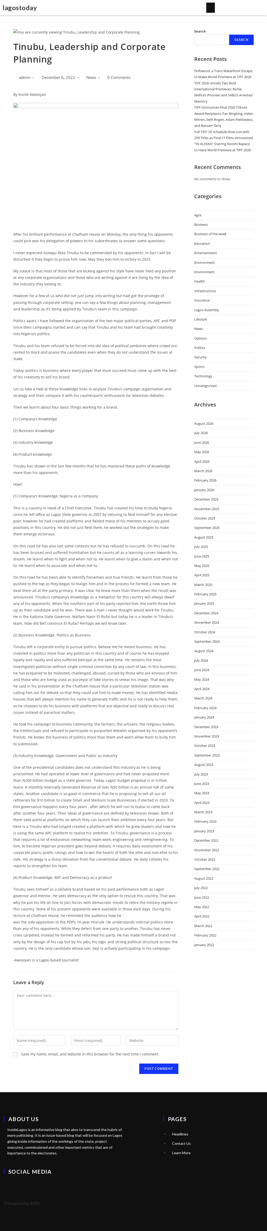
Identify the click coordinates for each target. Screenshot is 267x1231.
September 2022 (207, 868)
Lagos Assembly (206, 310)
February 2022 (205, 935)
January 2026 (204, 490)
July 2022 (201, 887)
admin (25, 77)
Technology (203, 376)
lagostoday (20, 7)
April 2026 (201, 461)
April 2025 (201, 575)
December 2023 (206, 726)
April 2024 (201, 688)
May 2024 (201, 679)
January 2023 (204, 831)
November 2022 (206, 850)
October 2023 (204, 745)
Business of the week (210, 234)
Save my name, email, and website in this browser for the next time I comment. (90, 1054)
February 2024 (205, 707)
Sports (199, 366)
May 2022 (201, 906)
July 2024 (201, 660)
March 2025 (203, 584)
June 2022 (201, 897)
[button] (210, 8)
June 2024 (201, 669)
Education (202, 243)
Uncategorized (205, 385)
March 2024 (203, 698)
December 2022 (206, 840)
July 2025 (201, 546)
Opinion (200, 338)
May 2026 (201, 451)
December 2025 (206, 499)
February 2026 (205, 480)
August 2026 (203, 423)
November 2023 (206, 736)
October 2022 (204, 859)
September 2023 (207, 755)
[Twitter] (10, 1185)
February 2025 (205, 594)
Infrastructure (205, 291)
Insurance (202, 300)
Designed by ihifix (22, 1203)
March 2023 (203, 812)
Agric (198, 215)
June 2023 (201, 783)
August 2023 (203, 764)
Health (199, 281)
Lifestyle (200, 319)
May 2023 (201, 793)
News (91, 77)
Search (200, 31)
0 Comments (118, 77)
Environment (204, 262)
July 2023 (201, 774)
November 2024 (206, 622)
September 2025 (207, 527)
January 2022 (204, 944)
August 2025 (203, 537)
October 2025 (204, 518)
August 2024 (203, 650)
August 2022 (203, 878)
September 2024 (207, 641)
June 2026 (201, 442)
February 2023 (205, 821)
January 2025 (204, 603)
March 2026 (203, 470)
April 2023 (201, 802)
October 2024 (204, 632)
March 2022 (203, 925)
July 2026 (201, 432)
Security (200, 357)
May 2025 (201, 565)
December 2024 (206, 613)
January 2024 (204, 717)
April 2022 (201, 916)
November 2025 (206, 509)
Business (201, 224)
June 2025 (201, 556)
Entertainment (205, 253)
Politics (199, 347)
